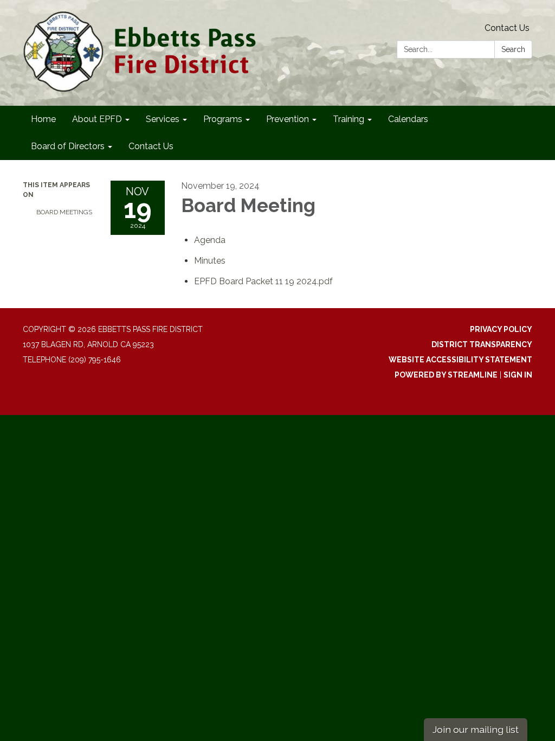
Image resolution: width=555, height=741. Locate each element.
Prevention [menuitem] (287, 119)
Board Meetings (64, 212)
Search (513, 49)
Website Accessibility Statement (460, 359)
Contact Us (507, 28)
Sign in (518, 374)
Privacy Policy (501, 329)
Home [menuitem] (43, 119)
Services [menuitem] (162, 119)
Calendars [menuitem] (408, 119)
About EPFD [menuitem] (97, 119)
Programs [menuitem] (222, 119)
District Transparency (481, 344)
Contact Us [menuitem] (150, 146)
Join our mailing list (476, 729)
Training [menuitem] (348, 119)
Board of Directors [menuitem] (68, 146)
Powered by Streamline (446, 374)
